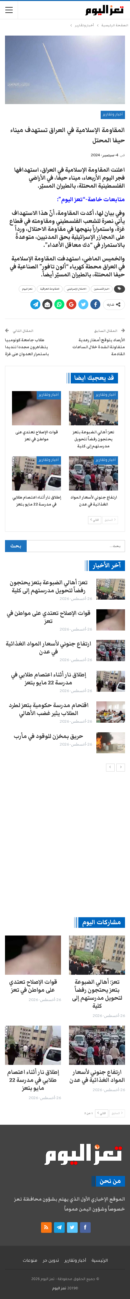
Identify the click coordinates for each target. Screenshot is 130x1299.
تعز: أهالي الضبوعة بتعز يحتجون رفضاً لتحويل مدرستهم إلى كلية (49, 586)
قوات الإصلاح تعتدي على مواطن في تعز (49, 617)
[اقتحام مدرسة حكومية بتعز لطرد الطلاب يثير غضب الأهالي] (110, 712)
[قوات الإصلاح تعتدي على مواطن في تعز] (36, 408)
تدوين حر (51, 1261)
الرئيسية (100, 1261)
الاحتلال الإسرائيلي (76, 289)
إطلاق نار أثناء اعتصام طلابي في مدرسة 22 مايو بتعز (48, 678)
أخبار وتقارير (113, 115)
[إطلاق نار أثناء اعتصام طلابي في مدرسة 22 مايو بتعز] (36, 473)
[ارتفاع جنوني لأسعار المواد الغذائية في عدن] (93, 473)
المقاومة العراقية (49, 289)
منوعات (30, 1261)
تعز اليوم (27, 289)
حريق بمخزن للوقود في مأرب (48, 736)
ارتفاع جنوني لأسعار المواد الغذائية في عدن (48, 648)
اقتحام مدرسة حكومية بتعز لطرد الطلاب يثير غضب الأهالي (49, 709)
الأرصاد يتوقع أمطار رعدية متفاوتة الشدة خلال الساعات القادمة (98, 347)
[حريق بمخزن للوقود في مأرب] (110, 743)
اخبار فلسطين (101, 289)
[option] (65, 666)
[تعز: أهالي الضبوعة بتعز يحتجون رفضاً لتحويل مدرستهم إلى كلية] (93, 408)
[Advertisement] (65, 844)
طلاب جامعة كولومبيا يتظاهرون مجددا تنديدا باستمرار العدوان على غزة (27, 347)
